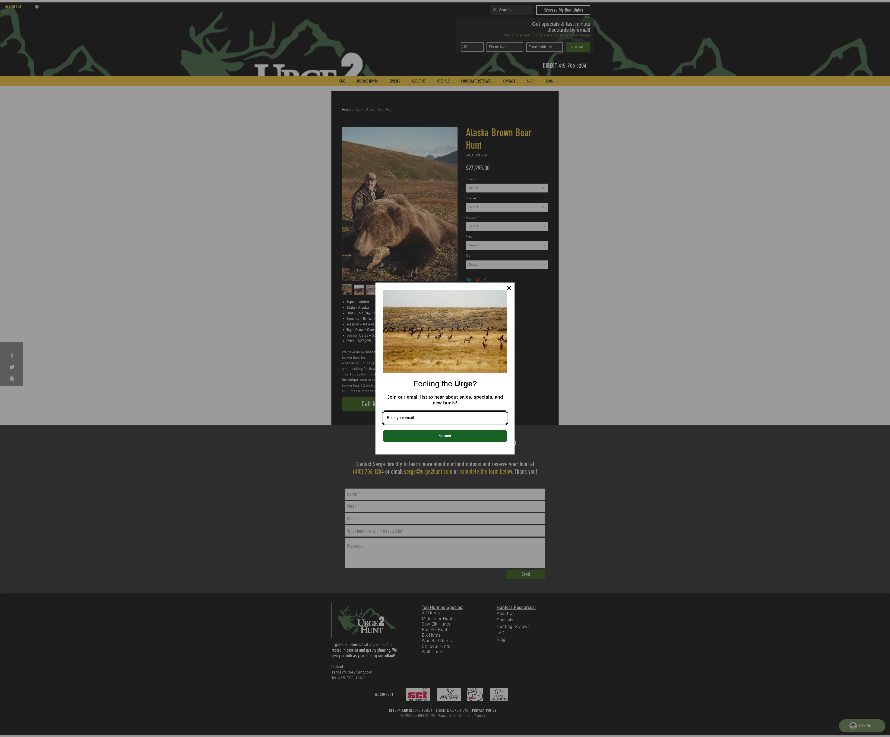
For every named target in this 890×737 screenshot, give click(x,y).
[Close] (509, 288)
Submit (445, 436)
